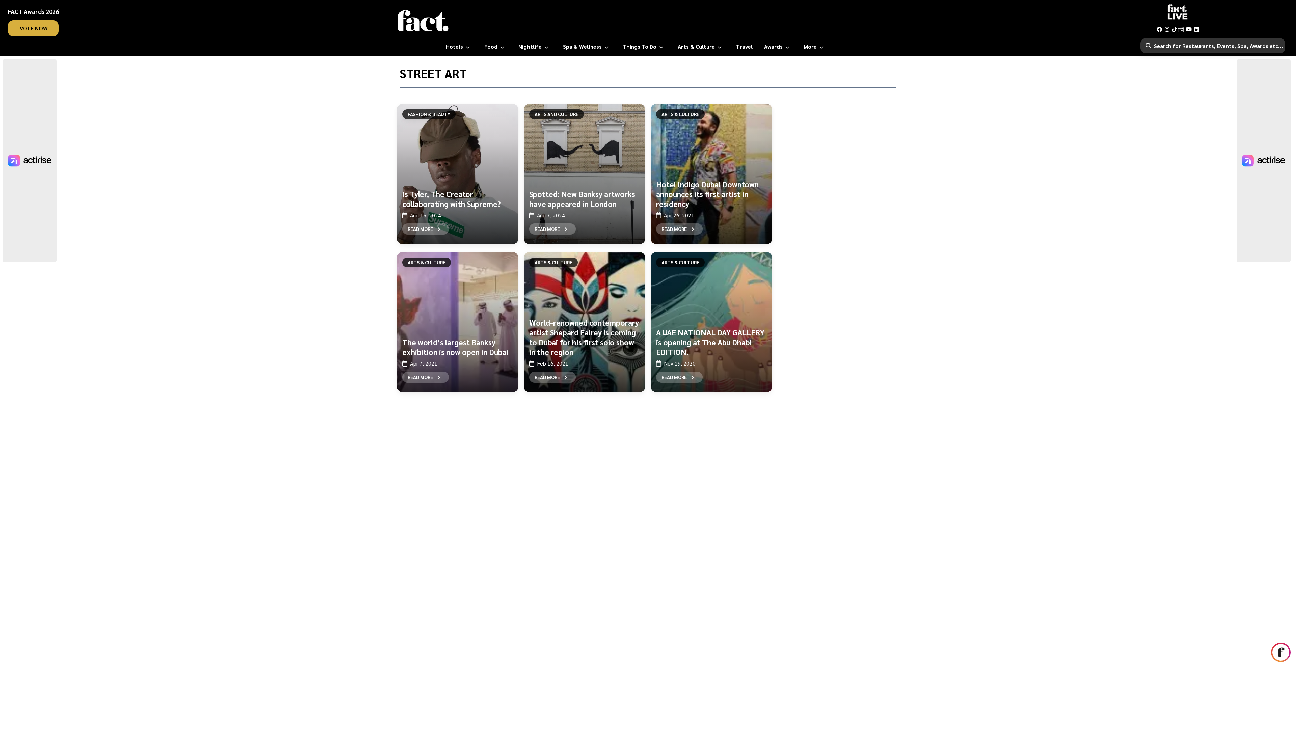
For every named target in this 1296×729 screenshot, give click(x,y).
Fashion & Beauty (429, 114)
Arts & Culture (680, 114)
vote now (34, 28)
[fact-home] (423, 21)
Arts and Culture (556, 114)
